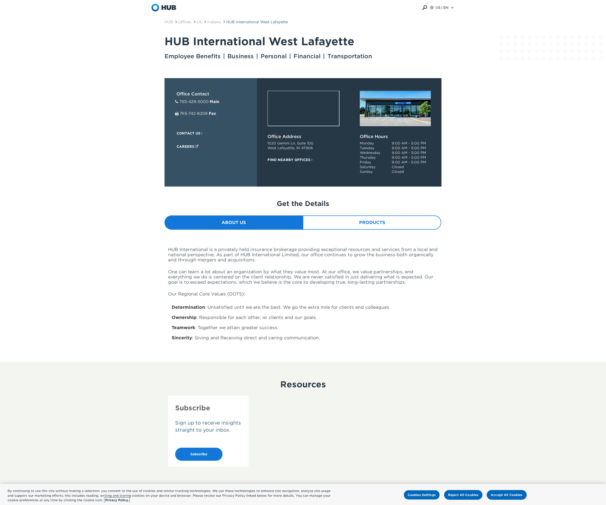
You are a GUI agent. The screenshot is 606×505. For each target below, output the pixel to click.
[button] (424, 7)
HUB (169, 22)
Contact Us (189, 133)
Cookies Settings (422, 494)
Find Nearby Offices (289, 160)
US (199, 22)
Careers (186, 146)
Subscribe (198, 454)
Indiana (214, 22)
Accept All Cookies (506, 494)
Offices (184, 22)
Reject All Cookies (463, 494)
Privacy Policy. (117, 500)
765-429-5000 (194, 101)
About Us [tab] (234, 222)
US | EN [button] (442, 7)
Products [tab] (372, 222)
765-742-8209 (194, 113)
